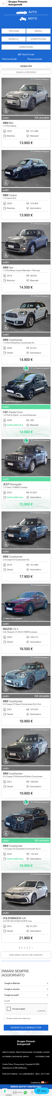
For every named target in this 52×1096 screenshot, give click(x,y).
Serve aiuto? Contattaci (26, 1086)
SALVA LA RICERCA (26, 72)
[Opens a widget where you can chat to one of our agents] (41, 1091)
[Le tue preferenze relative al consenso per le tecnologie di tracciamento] (4, 1091)
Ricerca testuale (10, 59)
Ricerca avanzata (34, 59)
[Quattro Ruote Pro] (48, 1082)
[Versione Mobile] (3, 3)
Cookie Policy (7, 1064)
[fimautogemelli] (25, 1092)
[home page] (29, 3)
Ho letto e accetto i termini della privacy (18, 1018)
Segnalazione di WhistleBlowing (14, 1068)
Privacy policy (19, 1064)
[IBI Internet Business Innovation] (43, 1082)
